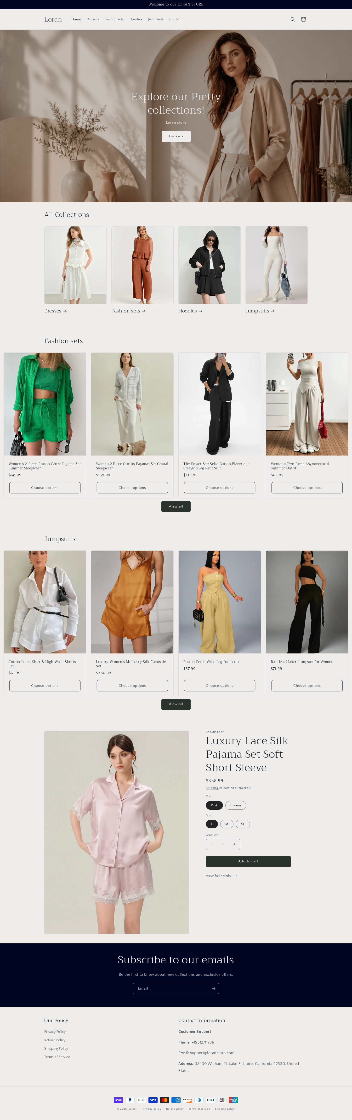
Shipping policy (225, 1109)
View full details (219, 876)
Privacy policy (152, 1109)
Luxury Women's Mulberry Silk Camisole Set (131, 664)
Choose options (45, 488)
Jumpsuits (257, 311)
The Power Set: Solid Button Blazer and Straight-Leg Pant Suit (216, 466)
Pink (214, 805)
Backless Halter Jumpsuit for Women (302, 662)
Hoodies (187, 311)
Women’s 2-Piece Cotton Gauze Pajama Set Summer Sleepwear (45, 466)
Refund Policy (55, 1040)
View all (176, 506)
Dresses (176, 136)
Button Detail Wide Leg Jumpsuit (211, 662)
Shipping (212, 788)
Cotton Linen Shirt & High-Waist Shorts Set (42, 664)
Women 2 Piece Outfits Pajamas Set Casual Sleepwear (132, 466)
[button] (293, 19)
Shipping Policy (56, 1049)
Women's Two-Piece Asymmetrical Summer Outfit (300, 466)
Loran (132, 1109)
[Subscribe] (213, 988)
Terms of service (199, 1109)
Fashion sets (125, 311)
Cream (235, 805)
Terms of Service (57, 1057)
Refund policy (175, 1109)
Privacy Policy (55, 1032)
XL (243, 824)
